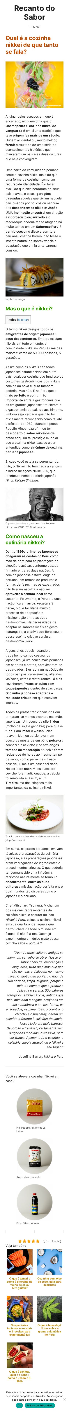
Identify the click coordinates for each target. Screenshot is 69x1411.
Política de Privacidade (39, 1405)
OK (19, 1405)
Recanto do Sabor (34, 12)
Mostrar (23, 319)
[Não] (64, 1399)
